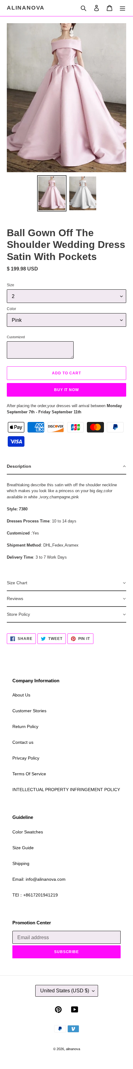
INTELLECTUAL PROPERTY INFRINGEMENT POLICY (66, 789)
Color (11, 309)
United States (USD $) (64, 990)
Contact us (22, 742)
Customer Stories (29, 710)
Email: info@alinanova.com (39, 879)
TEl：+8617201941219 (35, 894)
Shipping (20, 863)
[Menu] (122, 8)
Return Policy (25, 726)
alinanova (26, 8)
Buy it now (66, 390)
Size (10, 285)
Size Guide (23, 847)
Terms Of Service (29, 773)
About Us (21, 694)
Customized (16, 337)
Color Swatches (27, 831)
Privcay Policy (25, 758)
